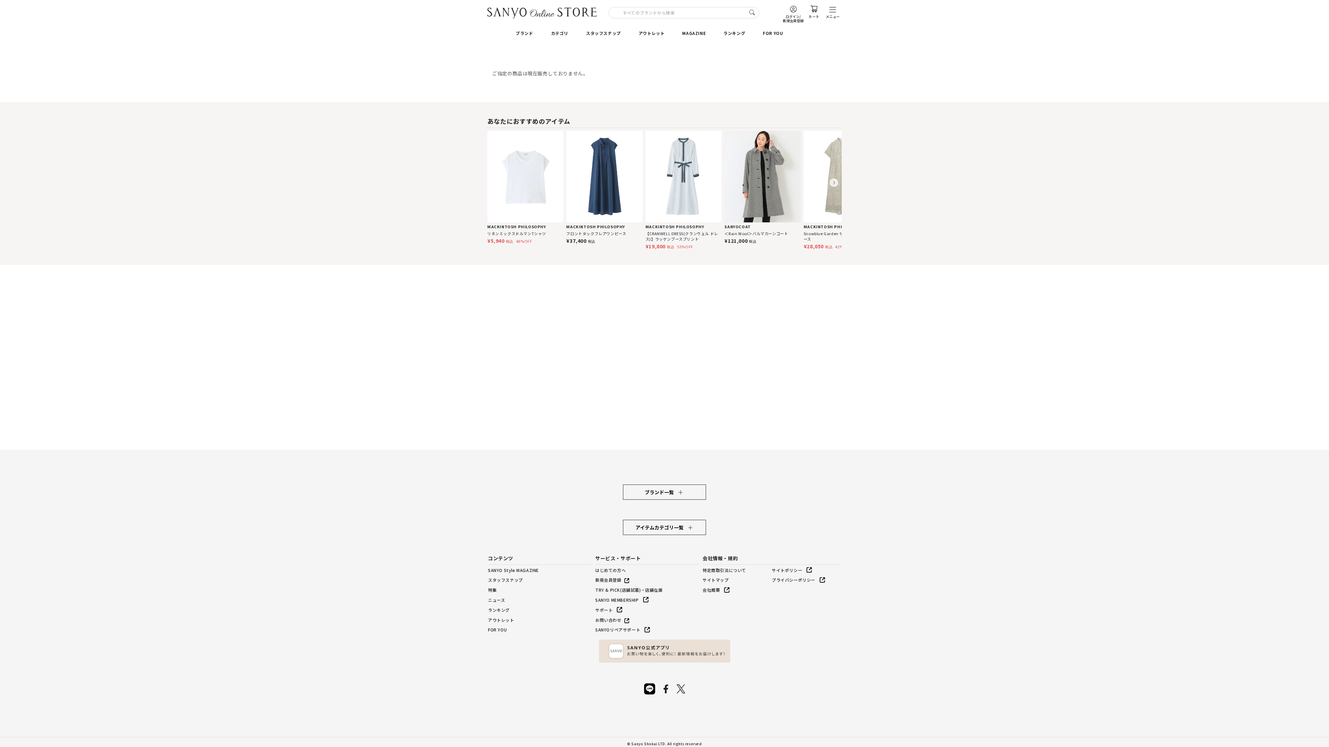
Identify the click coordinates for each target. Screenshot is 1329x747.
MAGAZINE (694, 33)
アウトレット (652, 33)
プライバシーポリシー (793, 580)
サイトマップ (716, 580)
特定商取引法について (724, 570)
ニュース (496, 600)
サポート (604, 610)
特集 (492, 590)
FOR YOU (773, 33)
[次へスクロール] (834, 182)
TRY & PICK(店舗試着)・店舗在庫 (629, 590)
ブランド (524, 33)
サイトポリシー (787, 570)
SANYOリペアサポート (617, 630)
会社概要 (711, 590)
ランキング (734, 33)
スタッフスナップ (603, 33)
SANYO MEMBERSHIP (617, 600)
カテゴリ (559, 33)
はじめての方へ (610, 570)
